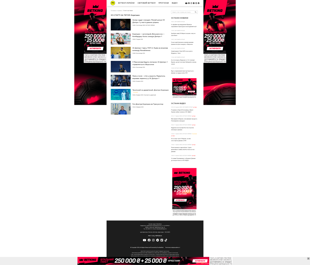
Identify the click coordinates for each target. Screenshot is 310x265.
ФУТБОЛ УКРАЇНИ (126, 3)
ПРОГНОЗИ (163, 3)
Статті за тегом (128, 10)
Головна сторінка (116, 10)
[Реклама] (155, 261)
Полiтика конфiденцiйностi (172, 247)
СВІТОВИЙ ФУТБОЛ (146, 3)
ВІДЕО (175, 3)
